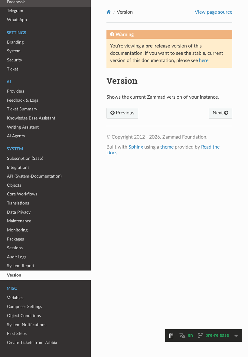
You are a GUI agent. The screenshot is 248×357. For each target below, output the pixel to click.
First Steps (17, 333)
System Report (20, 266)
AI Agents (16, 136)
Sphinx (136, 147)
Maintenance (19, 221)
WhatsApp (17, 20)
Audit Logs (16, 257)
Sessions (15, 248)
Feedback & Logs (22, 100)
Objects (14, 185)
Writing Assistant (23, 127)
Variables (15, 298)
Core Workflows (22, 194)
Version (14, 275)
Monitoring (17, 230)
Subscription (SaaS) (25, 158)
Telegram (15, 10)
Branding (15, 42)
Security (14, 60)
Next (218, 112)
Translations (18, 203)
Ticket (12, 69)
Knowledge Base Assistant (31, 118)
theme (167, 147)
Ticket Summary (22, 109)
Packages (15, 239)
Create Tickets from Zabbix (32, 342)
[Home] (108, 12)
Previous (124, 112)
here (203, 60)
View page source (213, 12)
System (14, 51)
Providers (15, 91)
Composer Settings (24, 306)
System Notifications (26, 325)
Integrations (18, 167)
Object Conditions (24, 315)
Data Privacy (19, 212)
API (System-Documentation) (34, 176)
